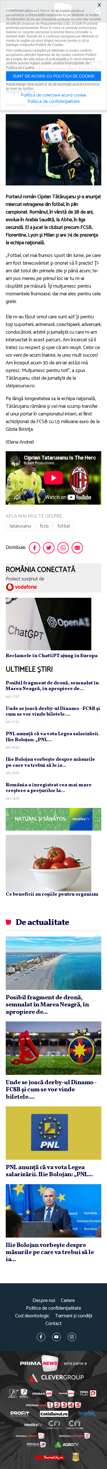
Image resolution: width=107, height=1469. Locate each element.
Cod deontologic (32, 1316)
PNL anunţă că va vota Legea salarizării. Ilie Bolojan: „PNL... (53, 737)
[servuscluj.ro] (49, 1457)
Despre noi (44, 1301)
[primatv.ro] (13, 1393)
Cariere (68, 1301)
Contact (53, 1324)
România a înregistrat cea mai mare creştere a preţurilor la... (49, 788)
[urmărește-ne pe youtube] (56, 1337)
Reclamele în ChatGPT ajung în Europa (52, 656)
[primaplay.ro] (88, 1393)
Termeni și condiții (73, 1316)
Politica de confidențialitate (53, 1308)
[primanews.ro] (66, 1393)
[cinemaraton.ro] (54, 1424)
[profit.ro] (20, 1413)
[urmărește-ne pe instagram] (72, 1337)
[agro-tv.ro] (67, 1444)
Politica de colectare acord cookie (53, 95)
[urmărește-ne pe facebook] (41, 1337)
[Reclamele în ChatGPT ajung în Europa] (48, 624)
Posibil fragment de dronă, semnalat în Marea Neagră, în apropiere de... (52, 686)
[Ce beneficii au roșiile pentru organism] (48, 863)
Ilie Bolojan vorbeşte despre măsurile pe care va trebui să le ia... (50, 762)
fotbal (64, 526)
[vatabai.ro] (76, 1457)
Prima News (39, 1363)
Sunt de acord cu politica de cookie (53, 76)
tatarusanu (20, 526)
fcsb (44, 526)
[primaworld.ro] (36, 1444)
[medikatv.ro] (33, 1424)
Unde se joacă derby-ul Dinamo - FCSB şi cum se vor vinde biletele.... (53, 711)
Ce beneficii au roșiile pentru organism (52, 894)
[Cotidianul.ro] (54, 1414)
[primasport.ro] (53, 1405)
